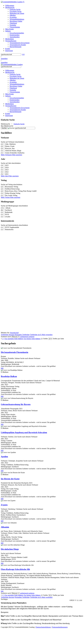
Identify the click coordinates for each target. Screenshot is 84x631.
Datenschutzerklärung (43, 627)
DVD (7, 214)
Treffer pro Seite (58, 339)
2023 (7, 170)
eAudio (7, 217)
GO (23, 54)
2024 (7, 167)
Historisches (9, 229)
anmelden (4, 58)
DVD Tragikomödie (12, 227)
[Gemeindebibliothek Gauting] (12, 2)
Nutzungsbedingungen (60, 627)
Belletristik (8, 212)
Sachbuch (8, 210)
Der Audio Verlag (11, 195)
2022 (7, 172)
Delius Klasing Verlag (12, 193)
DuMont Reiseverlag (12, 189)
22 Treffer (44, 339)
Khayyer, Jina (10, 148)
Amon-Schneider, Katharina (14, 153)
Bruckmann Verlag (11, 187)
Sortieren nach (6, 337)
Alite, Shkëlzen (10, 144)
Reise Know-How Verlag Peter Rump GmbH (21, 191)
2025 (7, 165)
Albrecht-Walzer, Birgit (13, 151)
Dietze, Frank (9, 146)
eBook (8, 208)
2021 (7, 174)
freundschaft (14, 333)
